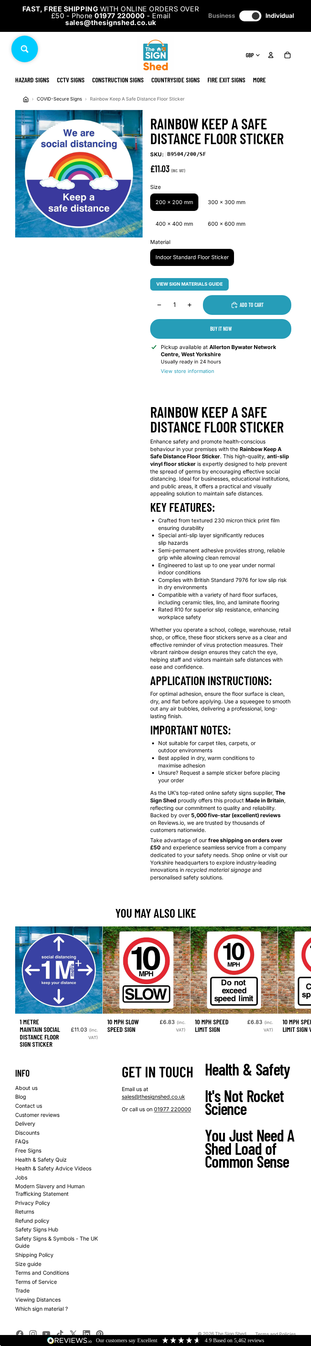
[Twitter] (73, 1333)
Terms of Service (36, 1281)
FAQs (21, 1141)
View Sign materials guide (189, 284)
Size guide (28, 1264)
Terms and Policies (275, 1334)
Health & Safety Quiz (41, 1159)
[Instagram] (33, 1333)
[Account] (270, 55)
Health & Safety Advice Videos (53, 1168)
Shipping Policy (34, 1255)
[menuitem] (259, 79)
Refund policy (32, 1220)
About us (26, 1088)
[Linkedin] (86, 1333)
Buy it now (221, 328)
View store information (187, 371)
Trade (22, 1290)
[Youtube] (46, 1333)
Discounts (27, 1132)
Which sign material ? (41, 1308)
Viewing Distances (38, 1299)
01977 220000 (172, 1109)
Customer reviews (37, 1115)
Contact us (28, 1105)
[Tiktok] (59, 1333)
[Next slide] (287, 990)
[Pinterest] (99, 1333)
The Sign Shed (230, 1334)
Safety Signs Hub (36, 1229)
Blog (20, 1096)
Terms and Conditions (42, 1272)
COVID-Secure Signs (59, 99)
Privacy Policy (32, 1203)
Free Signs (28, 1150)
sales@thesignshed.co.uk (153, 1096)
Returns (24, 1211)
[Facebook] (19, 1333)
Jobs (21, 1177)
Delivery (25, 1123)
